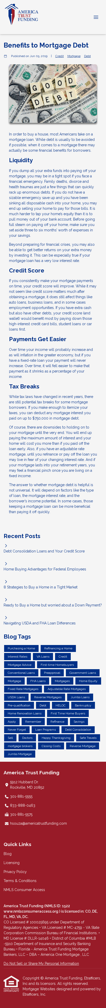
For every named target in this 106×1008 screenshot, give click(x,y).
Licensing (12, 863)
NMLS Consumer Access (24, 890)
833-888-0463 (22, 805)
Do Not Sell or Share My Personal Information (41, 963)
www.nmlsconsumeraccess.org (31, 911)
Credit (59, 56)
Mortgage (74, 56)
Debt (87, 56)
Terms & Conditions (20, 881)
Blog (8, 854)
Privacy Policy (15, 872)
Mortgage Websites (39, 989)
